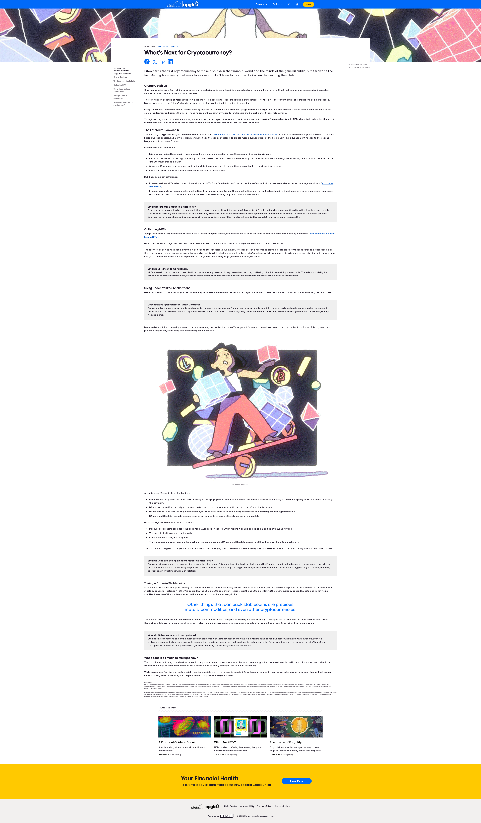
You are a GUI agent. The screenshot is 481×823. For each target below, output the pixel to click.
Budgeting (163, 46)
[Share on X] (155, 62)
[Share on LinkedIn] (170, 62)
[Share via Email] (162, 62)
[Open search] (289, 4)
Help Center (230, 813)
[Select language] (296, 4)
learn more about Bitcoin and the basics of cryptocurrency (249, 134)
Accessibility (247, 813)
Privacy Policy (282, 813)
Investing (177, 46)
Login (308, 4)
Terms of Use (264, 813)
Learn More (297, 787)
